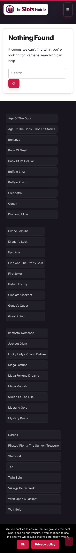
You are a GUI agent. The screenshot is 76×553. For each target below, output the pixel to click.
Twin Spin (15, 477)
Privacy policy (45, 544)
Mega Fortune (17, 365)
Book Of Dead (17, 150)
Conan (12, 203)
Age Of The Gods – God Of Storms (31, 129)
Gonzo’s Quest (18, 305)
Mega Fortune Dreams (23, 375)
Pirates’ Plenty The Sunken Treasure (33, 445)
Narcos (13, 435)
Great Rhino (16, 316)
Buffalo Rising (17, 182)
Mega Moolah (17, 386)
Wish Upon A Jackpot (22, 499)
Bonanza (14, 139)
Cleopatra (15, 193)
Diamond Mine (18, 214)
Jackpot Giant (17, 343)
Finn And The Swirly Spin (25, 263)
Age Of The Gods (20, 118)
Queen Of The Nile (21, 397)
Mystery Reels (18, 418)
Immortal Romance (21, 333)
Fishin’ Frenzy (17, 284)
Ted (10, 467)
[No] (69, 541)
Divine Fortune (18, 231)
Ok (23, 544)
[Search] (13, 83)
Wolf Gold (14, 509)
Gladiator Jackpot (20, 295)
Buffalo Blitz (16, 171)
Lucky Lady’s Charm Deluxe (27, 354)
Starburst (14, 456)
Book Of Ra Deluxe (21, 161)
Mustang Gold (17, 407)
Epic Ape (14, 252)
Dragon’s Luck (17, 241)
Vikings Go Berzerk (21, 488)
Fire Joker (15, 273)
